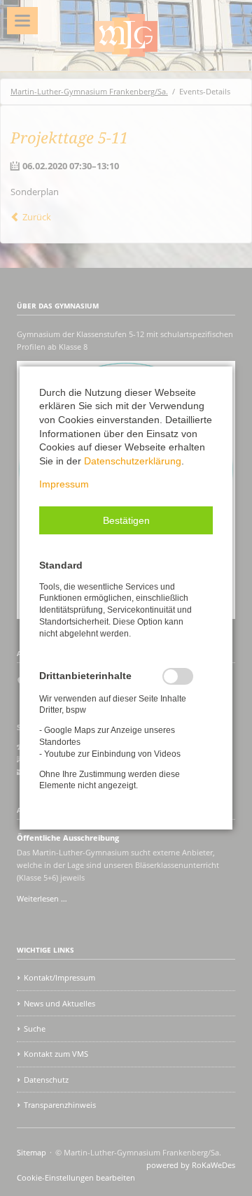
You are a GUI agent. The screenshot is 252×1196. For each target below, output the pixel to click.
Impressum (64, 484)
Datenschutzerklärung (132, 461)
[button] (126, 520)
